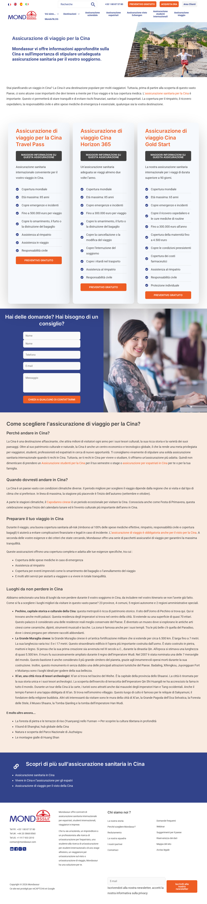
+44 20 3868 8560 (26, 833)
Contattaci (113, 850)
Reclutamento (115, 832)
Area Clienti (190, 4)
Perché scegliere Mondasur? (122, 826)
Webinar (161, 826)
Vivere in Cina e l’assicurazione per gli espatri (44, 780)
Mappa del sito (164, 844)
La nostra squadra (117, 838)
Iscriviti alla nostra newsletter (182, 886)
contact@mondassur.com (23, 842)
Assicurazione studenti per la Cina (63, 463)
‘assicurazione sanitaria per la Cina (166, 93)
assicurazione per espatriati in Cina (145, 463)
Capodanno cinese (59, 502)
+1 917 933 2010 (25, 837)
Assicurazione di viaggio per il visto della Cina (44, 785)
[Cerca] (93, 4)
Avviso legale (163, 850)
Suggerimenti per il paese (169, 832)
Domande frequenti (166, 820)
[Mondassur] (22, 14)
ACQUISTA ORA (169, 4)
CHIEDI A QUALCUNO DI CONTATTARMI (51, 399)
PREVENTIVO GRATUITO (142, 4)
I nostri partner (115, 844)
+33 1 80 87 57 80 (114, 4)
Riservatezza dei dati (167, 838)
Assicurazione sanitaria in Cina (34, 775)
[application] (57, 14)
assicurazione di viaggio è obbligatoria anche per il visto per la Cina (153, 532)
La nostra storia (116, 821)
